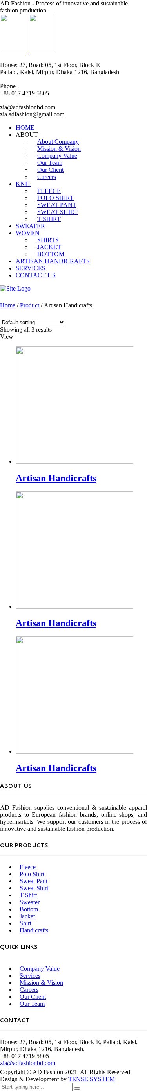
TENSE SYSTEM (91, 1079)
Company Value (40, 968)
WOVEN (28, 233)
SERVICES (30, 268)
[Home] (15, 288)
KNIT (23, 183)
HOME (25, 127)
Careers (46, 176)
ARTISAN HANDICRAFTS (53, 261)
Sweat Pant (33, 881)
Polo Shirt (32, 874)
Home (7, 305)
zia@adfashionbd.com (27, 1063)
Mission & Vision (41, 982)
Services (30, 975)
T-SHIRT (49, 219)
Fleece (28, 867)
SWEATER (30, 226)
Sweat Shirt (34, 888)
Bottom (29, 909)
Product (29, 305)
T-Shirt (28, 895)
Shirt (25, 923)
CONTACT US (36, 275)
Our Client (33, 996)
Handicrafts (34, 930)
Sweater (30, 902)
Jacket (27, 916)
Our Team (32, 1003)
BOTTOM (50, 254)
